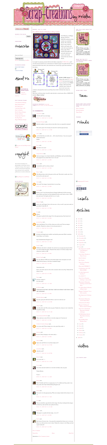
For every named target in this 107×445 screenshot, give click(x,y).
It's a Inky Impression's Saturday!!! (84, 273)
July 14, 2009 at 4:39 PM (43, 253)
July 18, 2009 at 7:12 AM (44, 376)
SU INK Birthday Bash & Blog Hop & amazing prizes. (84, 315)
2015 (79, 221)
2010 (79, 232)
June (80, 324)
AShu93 (38, 305)
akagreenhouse (39, 153)
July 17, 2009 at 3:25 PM (43, 320)
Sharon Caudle (39, 257)
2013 (79, 225)
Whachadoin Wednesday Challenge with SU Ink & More (85, 283)
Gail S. (37, 419)
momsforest (39, 348)
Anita (37, 182)
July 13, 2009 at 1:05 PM (43, 141)
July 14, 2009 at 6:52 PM (43, 273)
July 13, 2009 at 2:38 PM (43, 186)
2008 (79, 337)
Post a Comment (36, 430)
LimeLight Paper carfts (20, 108)
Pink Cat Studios (19, 110)
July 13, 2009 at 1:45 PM (43, 168)
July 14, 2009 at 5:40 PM (43, 263)
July (80, 247)
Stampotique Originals (20, 116)
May (80, 326)
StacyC (38, 410)
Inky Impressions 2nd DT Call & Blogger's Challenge (84, 250)
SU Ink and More (19, 114)
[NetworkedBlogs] (84, 131)
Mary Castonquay (80, 108)
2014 (79, 223)
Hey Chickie (81, 260)
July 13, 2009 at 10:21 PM (44, 228)
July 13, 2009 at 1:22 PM (43, 160)
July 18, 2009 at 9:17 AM (44, 397)
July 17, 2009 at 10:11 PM (44, 361)
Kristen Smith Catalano (19, 67)
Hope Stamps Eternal (19, 104)
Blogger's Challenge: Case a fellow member (85, 292)
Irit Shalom (38, 287)
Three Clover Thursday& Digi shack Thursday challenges (84, 310)
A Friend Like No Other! (84, 302)
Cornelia (38, 232)
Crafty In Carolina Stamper (42, 324)
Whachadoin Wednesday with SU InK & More (84, 299)
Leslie (37, 190)
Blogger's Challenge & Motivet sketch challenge (85, 305)
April (80, 328)
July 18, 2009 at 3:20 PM (43, 415)
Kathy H (38, 357)
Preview (17, 60)
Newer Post (35, 433)
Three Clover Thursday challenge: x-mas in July (85, 279)
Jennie (37, 390)
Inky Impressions (19, 106)
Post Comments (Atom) (44, 436)
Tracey (37, 163)
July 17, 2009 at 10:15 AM (44, 312)
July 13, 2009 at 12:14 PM (44, 130)
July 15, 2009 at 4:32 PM (43, 293)
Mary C (38, 172)
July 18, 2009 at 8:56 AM (44, 387)
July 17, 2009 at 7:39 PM (43, 336)
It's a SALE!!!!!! (82, 276)
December (81, 236)
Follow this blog (84, 134)
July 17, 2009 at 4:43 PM (43, 328)
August (81, 244)
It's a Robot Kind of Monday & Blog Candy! (46, 32)
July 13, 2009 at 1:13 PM (43, 150)
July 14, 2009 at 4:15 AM (44, 241)
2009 (79, 234)
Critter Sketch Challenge (20, 102)
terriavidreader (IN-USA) (41, 315)
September (81, 242)
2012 (79, 227)
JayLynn (38, 332)
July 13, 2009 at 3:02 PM (43, 198)
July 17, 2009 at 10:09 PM (44, 353)
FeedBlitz (27, 60)
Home (53, 433)
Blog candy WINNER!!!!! (84, 266)
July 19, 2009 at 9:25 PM (43, 427)
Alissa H (38, 340)
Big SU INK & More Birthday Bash (83, 320)
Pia (37, 212)
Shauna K (38, 202)
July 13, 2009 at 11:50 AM (44, 118)
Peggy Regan (79, 112)
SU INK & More (65, 62)
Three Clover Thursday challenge (84, 263)
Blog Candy (40, 105)
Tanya (37, 277)
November (81, 238)
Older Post (71, 433)
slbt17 (37, 133)
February (81, 332)
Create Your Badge (19, 70)
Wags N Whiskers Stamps (20, 119)
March (80, 330)
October (81, 240)
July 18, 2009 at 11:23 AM (44, 407)
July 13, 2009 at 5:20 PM (43, 218)
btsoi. (37, 145)
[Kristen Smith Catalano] (15, 69)
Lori (37, 400)
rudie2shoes (39, 113)
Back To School (82, 258)
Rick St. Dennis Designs (20, 112)
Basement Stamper (40, 122)
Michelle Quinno (40, 297)
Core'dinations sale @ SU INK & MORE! (84, 269)
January (81, 335)
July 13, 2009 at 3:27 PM (43, 208)
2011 (79, 229)
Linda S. (38, 245)
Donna (37, 380)
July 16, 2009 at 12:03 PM (44, 302)
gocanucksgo (39, 222)
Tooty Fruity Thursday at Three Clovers (84, 255)
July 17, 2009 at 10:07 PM (44, 345)
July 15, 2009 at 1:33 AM (44, 283)
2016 (79, 219)
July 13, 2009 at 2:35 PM (43, 178)
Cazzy (37, 365)
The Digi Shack (18, 117)
